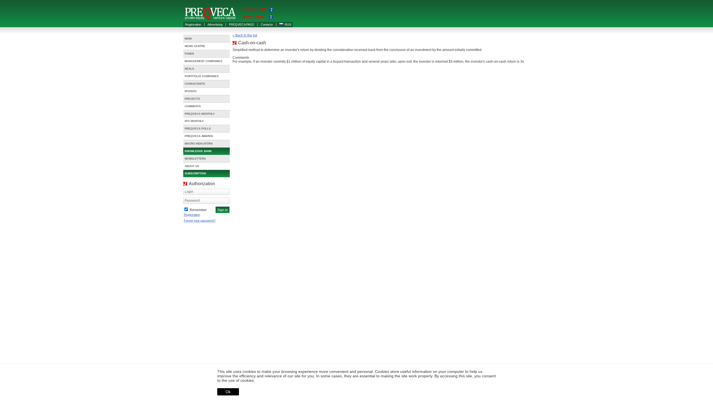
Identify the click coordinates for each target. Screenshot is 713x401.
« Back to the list (245, 35)
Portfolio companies (202, 76)
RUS (288, 24)
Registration (193, 24)
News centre (195, 46)
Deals (189, 68)
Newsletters (195, 158)
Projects (192, 98)
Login (189, 192)
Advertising (215, 24)
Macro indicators (199, 143)
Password (192, 200)
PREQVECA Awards (199, 136)
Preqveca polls (198, 128)
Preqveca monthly (200, 113)
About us (192, 166)
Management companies (203, 61)
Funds (189, 53)
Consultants (195, 83)
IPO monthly (194, 121)
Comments (193, 106)
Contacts (267, 24)
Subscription (195, 173)
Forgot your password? (200, 220)
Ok (228, 392)
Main (188, 38)
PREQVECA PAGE (241, 24)
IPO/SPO (191, 91)
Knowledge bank (198, 151)
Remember (198, 210)
